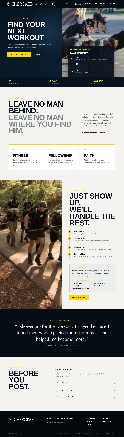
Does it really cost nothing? (84, 390)
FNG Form (104, 418)
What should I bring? (84, 383)
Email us (89, 424)
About (34, 4)
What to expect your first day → (94, 132)
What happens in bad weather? (84, 397)
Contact (78, 4)
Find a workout (79, 297)
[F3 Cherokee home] (19, 4)
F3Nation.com (106, 421)
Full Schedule (90, 418)
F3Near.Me (89, 421)
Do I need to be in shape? (84, 370)
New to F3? (39, 54)
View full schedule (19, 54)
